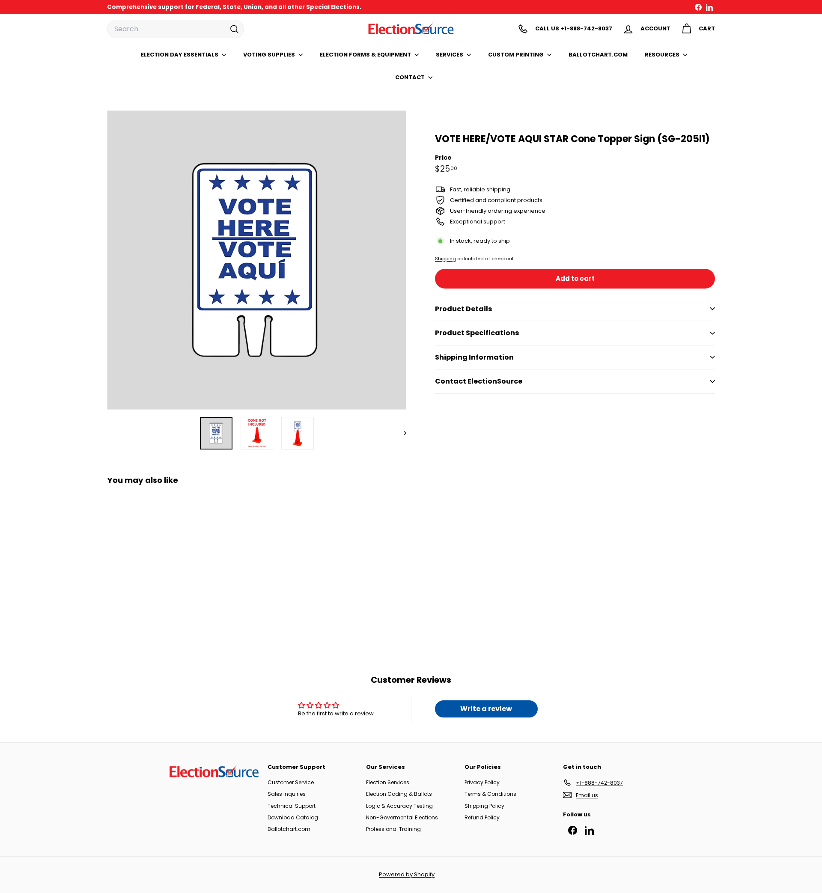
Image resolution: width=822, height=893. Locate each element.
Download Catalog (293, 817)
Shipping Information (474, 357)
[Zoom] (256, 260)
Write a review (486, 709)
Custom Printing (516, 55)
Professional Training (393, 829)
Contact (410, 77)
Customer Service (291, 782)
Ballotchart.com (289, 829)
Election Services (387, 782)
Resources (663, 55)
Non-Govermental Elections (402, 817)
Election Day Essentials (180, 55)
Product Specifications (477, 333)
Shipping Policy (484, 806)
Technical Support (292, 806)
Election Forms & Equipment (366, 55)
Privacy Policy (482, 782)
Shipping (445, 258)
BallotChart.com (598, 55)
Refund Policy (482, 817)
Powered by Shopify (407, 874)
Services (450, 55)
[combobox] (175, 29)
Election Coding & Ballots (399, 794)
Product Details (463, 308)
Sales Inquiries (287, 794)
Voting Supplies (269, 55)
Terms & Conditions (490, 794)
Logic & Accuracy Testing (399, 806)
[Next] (401, 433)
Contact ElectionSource (478, 381)
